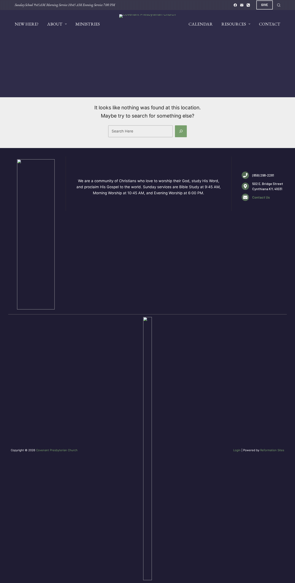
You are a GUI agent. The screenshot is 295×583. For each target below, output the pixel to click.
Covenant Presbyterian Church (57, 450)
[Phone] (248, 5)
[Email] (241, 5)
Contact (269, 24)
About (54, 24)
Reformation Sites (272, 450)
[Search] (278, 5)
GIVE (264, 5)
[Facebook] (235, 5)
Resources (233, 24)
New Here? (26, 24)
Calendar (201, 24)
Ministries (87, 24)
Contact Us (261, 197)
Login (237, 450)
